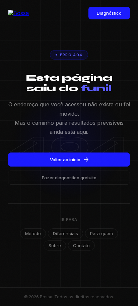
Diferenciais (65, 233)
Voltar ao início (65, 159)
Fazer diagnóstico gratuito (69, 177)
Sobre (55, 245)
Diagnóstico (109, 13)
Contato (81, 245)
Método (33, 233)
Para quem (101, 233)
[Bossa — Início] (21, 13)
